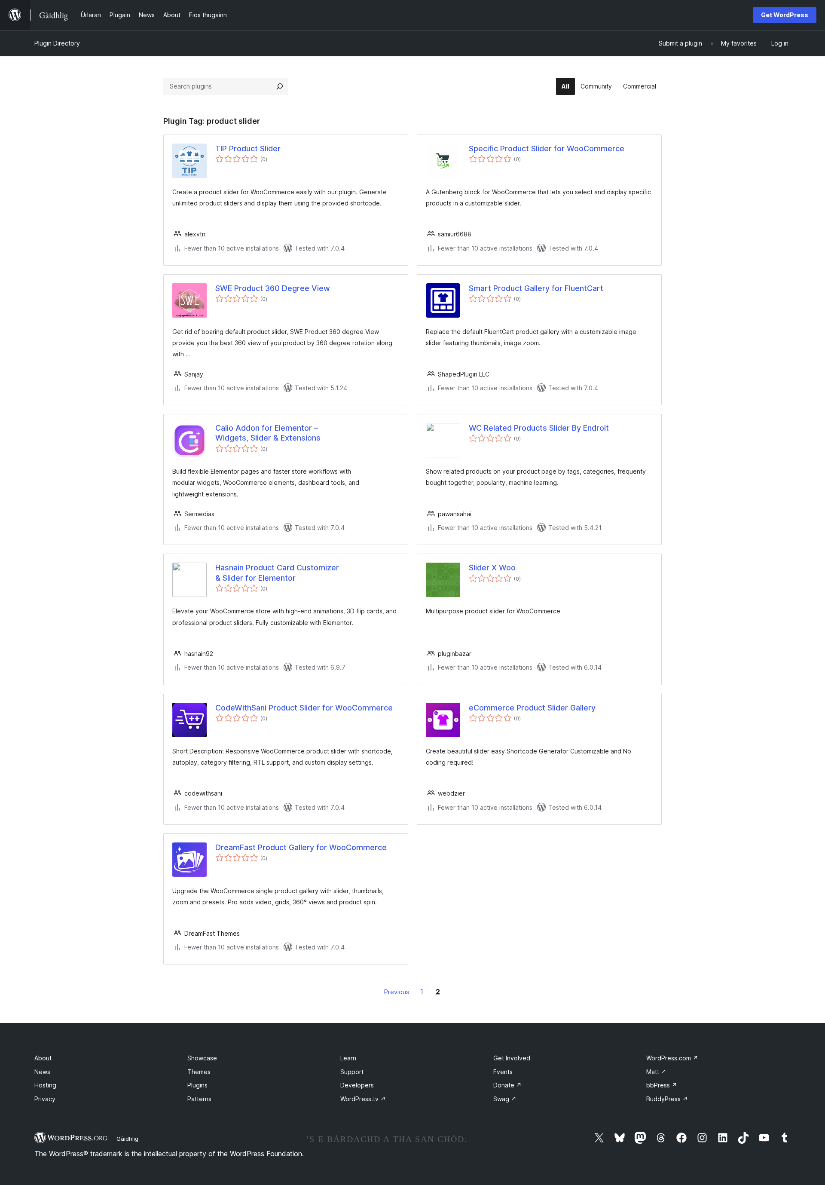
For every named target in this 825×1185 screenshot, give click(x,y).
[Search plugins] (279, 86)
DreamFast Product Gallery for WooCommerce (301, 847)
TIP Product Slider (248, 148)
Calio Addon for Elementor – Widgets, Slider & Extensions (268, 432)
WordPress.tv (363, 1098)
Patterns (199, 1098)
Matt (656, 1071)
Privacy (44, 1098)
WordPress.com (672, 1058)
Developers (357, 1085)
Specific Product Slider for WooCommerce (546, 148)
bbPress (661, 1085)
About (43, 1058)
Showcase (202, 1058)
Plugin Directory (57, 43)
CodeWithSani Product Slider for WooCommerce (304, 707)
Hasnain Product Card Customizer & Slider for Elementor (277, 572)
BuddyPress (667, 1098)
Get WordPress (784, 14)
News (42, 1071)
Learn (348, 1058)
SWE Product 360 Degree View (272, 288)
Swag (504, 1098)
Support (352, 1071)
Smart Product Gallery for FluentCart (536, 288)
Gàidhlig (127, 1138)
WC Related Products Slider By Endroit (539, 427)
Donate (507, 1085)
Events (503, 1071)
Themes (199, 1071)
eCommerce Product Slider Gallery (532, 707)
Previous (396, 991)
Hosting (45, 1085)
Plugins (197, 1085)
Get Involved (511, 1058)
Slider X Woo (492, 567)
